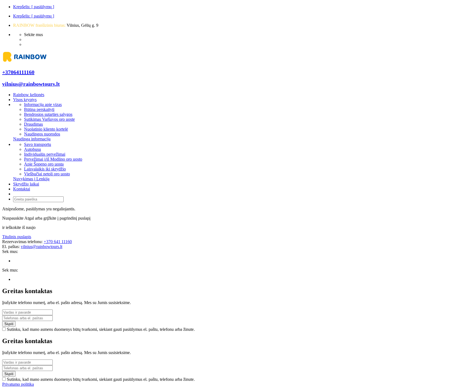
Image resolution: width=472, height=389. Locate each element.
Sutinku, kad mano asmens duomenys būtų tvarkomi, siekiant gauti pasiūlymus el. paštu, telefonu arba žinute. (101, 329)
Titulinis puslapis (16, 236)
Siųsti (8, 324)
